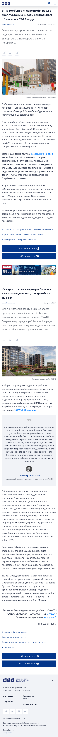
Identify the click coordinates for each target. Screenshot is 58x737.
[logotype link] (8, 3)
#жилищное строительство (14, 637)
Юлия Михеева (8, 24)
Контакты (8, 696)
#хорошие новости (27, 239)
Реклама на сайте (29, 697)
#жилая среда (39, 642)
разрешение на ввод (42, 153)
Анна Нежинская (8, 303)
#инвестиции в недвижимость (16, 642)
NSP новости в (27, 248)
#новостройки (8, 239)
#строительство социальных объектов (35, 229)
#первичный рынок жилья (14, 632)
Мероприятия (30, 704)
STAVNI (50, 613)
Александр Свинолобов (29, 475)
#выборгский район (33, 234)
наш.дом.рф (49, 617)
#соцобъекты (8, 229)
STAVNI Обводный (26, 410)
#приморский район (11, 234)
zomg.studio (7, 732)
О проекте (8, 702)
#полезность (7, 647)
